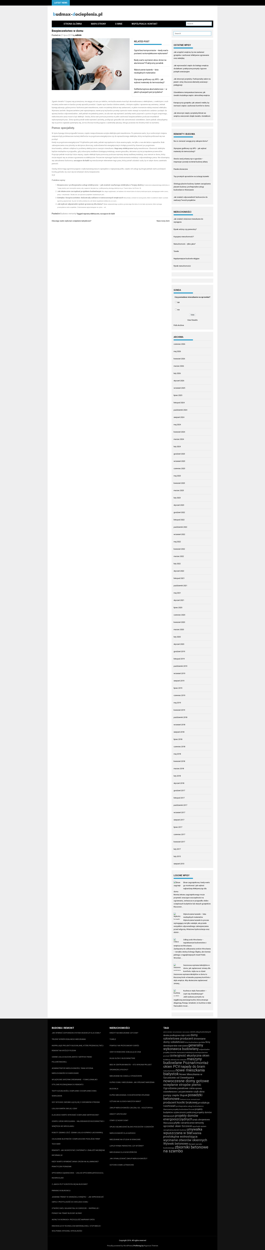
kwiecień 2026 (179, 359)
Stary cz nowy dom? (119, 1120)
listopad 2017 (179, 798)
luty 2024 (177, 446)
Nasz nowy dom (163, 221)
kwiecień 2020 (179, 622)
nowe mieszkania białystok (184, 1072)
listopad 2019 (179, 659)
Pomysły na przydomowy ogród (124, 1046)
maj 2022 (177, 542)
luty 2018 (177, 776)
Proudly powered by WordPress (119, 1246)
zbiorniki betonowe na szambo (185, 1149)
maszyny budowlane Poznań (182, 1061)
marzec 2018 (179, 769)
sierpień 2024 (179, 417)
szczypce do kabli (107, 214)
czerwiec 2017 (179, 834)
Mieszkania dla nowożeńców (123, 1152)
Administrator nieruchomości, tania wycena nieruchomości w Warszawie (72, 1070)
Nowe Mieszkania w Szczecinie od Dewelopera (182, 1076)
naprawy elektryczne (91, 214)
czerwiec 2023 (179, 468)
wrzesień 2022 (179, 534)
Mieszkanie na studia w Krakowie (125, 1139)
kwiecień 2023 (179, 483)
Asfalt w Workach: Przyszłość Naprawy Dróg (73, 1220)
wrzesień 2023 (179, 461)
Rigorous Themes (151, 1246)
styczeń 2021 (179, 600)
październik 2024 (180, 410)
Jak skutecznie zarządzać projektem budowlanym (79, 191)
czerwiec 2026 (179, 344)
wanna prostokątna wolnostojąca (182, 1134)
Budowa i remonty (68, 214)
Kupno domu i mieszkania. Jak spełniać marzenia (132, 1082)
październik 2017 (180, 805)
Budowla (114, 1089)
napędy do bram (193, 1067)
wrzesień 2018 (179, 725)
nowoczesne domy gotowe (186, 1081)
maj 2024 (177, 425)
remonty (199, 1122)
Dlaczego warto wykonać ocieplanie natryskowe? (71, 221)
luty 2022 (177, 564)
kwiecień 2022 (179, 549)
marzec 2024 (179, 439)
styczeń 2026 (179, 381)
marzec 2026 (179, 366)
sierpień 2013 (179, 864)
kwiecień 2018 (179, 761)
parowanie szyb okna (193, 1091)
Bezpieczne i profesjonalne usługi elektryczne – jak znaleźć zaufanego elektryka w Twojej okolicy (100, 185)
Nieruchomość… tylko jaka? (185, 244)
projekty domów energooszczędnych (180, 1117)
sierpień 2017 (179, 820)
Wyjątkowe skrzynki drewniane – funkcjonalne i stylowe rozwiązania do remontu (75, 1082)
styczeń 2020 (179, 644)
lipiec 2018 (178, 739)
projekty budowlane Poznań (183, 1109)
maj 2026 (177, 351)
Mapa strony (98, 24)
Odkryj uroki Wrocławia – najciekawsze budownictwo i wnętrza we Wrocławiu (190, 943)
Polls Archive (179, 325)
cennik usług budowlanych (200, 1032)
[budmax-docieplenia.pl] (55, 24)
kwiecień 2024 (179, 432)
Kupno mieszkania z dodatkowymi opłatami (129, 1095)
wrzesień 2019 (179, 673)
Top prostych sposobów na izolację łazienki (191, 176)
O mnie (118, 24)
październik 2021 (180, 586)
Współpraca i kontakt (144, 24)
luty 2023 (177, 498)
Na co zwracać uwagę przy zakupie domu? (191, 141)
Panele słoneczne (181, 169)
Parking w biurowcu (61, 1191)
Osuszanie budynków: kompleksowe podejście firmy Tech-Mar (76, 1141)
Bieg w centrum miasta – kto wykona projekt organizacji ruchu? (131, 1067)
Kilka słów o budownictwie (122, 1058)
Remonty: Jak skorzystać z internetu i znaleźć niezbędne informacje (78, 1152)
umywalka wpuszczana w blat (182, 1131)
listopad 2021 (179, 578)
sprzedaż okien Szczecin (177, 1126)
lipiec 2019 (178, 688)
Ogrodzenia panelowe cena (179, 1088)
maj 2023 (177, 476)
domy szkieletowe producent (180, 1036)
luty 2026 (177, 373)
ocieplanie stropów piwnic (182, 1085)
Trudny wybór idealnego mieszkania (69, 1039)
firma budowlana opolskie (194, 1042)
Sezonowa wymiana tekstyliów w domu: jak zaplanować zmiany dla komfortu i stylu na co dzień (196, 968)
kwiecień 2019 (179, 710)
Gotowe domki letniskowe (122, 1165)
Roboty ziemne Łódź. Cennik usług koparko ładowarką (77, 1133)
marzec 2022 (179, 556)
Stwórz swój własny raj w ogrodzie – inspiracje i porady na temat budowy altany (75, 1210)
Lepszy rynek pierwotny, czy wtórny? (127, 1146)
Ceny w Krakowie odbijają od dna (125, 1052)
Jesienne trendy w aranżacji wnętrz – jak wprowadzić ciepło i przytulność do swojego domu (78, 1199)
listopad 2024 (179, 403)
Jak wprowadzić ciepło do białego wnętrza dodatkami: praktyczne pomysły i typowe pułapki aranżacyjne (191, 68)
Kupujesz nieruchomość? (184, 237)
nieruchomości (169, 1071)
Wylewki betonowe (175, 1143)
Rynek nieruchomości (182, 266)
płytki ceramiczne (184, 1122)
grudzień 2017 (179, 790)
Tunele (176, 251)
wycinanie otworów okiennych (185, 1140)
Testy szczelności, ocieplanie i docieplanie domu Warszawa (74, 1093)
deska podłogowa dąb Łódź (176, 1035)
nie (178, 310)
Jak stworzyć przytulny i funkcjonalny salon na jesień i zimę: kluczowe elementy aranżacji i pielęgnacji (192, 82)
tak (178, 302)
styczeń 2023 (179, 505)
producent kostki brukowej (180, 1102)
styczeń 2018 (179, 783)
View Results (192, 320)
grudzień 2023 (179, 454)
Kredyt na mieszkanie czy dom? (124, 1033)
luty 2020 (177, 637)
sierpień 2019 (179, 681)
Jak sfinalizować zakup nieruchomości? (128, 1158)
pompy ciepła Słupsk (175, 1095)
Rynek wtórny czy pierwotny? (185, 229)
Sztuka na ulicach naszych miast (125, 1101)
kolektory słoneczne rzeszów (174, 1060)
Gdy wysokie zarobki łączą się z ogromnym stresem (76, 1102)
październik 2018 (180, 717)
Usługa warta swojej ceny (64, 1108)
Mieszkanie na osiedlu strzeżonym (126, 1076)
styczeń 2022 (179, 571)
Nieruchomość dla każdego (123, 1133)
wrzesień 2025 (179, 388)
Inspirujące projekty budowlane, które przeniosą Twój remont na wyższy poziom (78, 1048)
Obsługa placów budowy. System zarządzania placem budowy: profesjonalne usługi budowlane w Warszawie (192, 187)
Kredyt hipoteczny (118, 1114)
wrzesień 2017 (179, 812)
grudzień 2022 (179, 512)
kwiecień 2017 (179, 842)
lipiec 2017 (178, 827)
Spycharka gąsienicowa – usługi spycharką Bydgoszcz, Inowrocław (78, 1175)
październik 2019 (180, 666)
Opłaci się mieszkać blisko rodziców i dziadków (132, 1127)
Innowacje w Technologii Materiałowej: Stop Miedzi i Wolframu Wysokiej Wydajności (76, 1228)
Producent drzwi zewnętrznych (190, 1099)
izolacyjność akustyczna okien (189, 1055)
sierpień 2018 (179, 732)
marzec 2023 (179, 490)
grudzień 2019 (179, 651)
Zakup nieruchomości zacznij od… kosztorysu (131, 1108)
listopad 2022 (179, 520)
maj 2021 (177, 593)
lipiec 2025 (178, 395)
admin (78, 35)
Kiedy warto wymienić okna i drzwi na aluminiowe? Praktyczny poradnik (75, 1164)
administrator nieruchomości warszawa (176, 1032)
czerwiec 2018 (179, 747)
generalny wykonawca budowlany (183, 1047)
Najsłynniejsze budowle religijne (186, 259)
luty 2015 (177, 856)
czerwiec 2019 (179, 695)
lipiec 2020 (178, 607)
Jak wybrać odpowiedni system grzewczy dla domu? (80, 204)
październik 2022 (180, 527)
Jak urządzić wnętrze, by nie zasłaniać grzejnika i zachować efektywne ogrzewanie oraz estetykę (191, 55)
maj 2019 (177, 703)
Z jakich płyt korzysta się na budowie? (70, 1184)
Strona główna (73, 24)
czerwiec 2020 (179, 615)
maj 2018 (177, 754)
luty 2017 (177, 849)
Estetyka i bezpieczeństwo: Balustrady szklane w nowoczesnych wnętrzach (90, 198)
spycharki (196, 1126)
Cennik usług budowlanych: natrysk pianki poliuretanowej (72, 1059)
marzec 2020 (179, 629)
